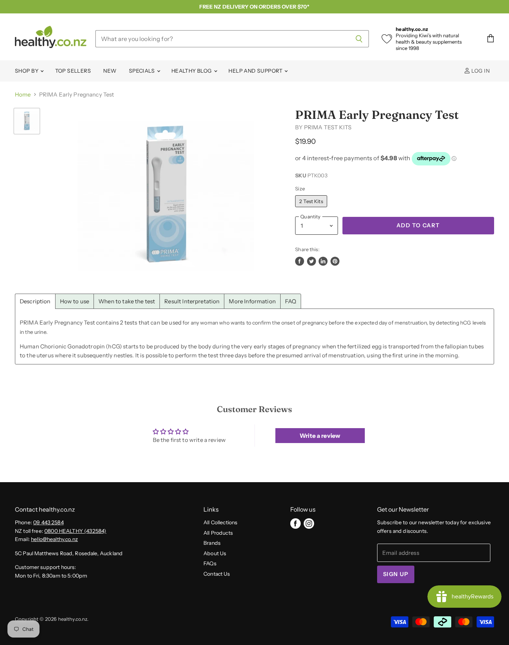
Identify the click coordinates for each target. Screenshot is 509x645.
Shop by (27, 70)
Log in (480, 70)
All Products (218, 532)
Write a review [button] (320, 435)
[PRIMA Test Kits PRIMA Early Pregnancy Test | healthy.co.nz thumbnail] (26, 121)
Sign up (395, 574)
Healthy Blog (192, 70)
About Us (214, 553)
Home (23, 94)
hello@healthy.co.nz (54, 539)
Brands (212, 543)
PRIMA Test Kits (327, 127)
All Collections (220, 522)
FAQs (209, 563)
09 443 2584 (48, 522)
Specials (142, 70)
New (109, 70)
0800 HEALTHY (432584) (75, 531)
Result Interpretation (191, 301)
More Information (252, 301)
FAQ (290, 301)
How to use (74, 301)
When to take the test (126, 301)
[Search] (359, 38)
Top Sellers (73, 70)
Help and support (256, 70)
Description (35, 301)
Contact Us (216, 573)
